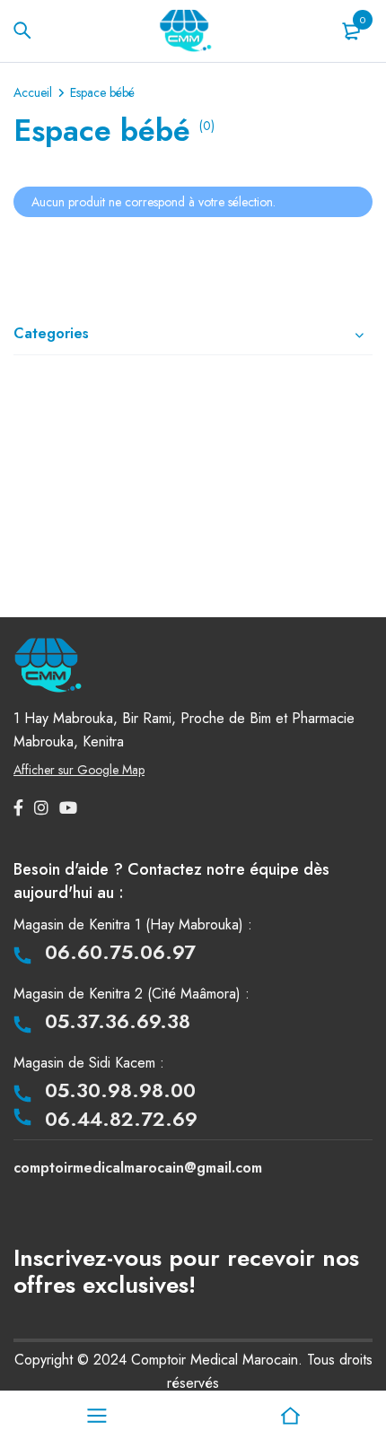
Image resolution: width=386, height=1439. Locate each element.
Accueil (32, 92)
